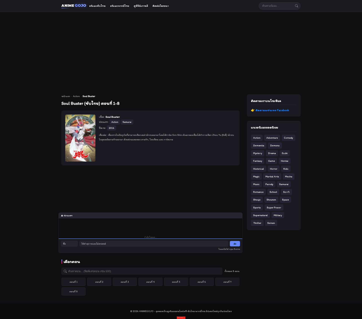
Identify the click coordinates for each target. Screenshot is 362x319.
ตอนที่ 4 (150, 281)
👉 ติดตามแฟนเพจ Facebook (270, 110)
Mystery (257, 153)
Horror (273, 168)
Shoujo (257, 199)
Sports (257, 207)
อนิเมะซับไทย (97, 6)
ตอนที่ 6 (202, 281)
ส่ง (235, 243)
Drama (272, 153)
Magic (256, 176)
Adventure (272, 137)
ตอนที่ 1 (74, 281)
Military (278, 215)
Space (285, 199)
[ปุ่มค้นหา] (296, 5)
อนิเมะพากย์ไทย (119, 6)
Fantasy (257, 160)
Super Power (274, 207)
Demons (275, 145)
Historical (258, 168)
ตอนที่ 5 (176, 281)
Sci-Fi (286, 191)
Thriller (257, 222)
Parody (269, 184)
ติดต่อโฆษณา (161, 6)
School (273, 191)
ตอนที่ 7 (227, 281)
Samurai (283, 184)
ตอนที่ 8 (73, 291)
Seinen (271, 222)
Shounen (271, 199)
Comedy (288, 137)
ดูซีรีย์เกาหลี (141, 6)
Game (271, 160)
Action (76, 96)
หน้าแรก (65, 96)
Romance (258, 191)
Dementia (258, 145)
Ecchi (285, 153)
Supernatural (260, 215)
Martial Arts (272, 176)
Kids (285, 168)
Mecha (288, 176)
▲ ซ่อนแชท (67, 215)
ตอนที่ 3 (125, 281)
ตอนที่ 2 (99, 281)
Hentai (284, 160)
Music (256, 184)
